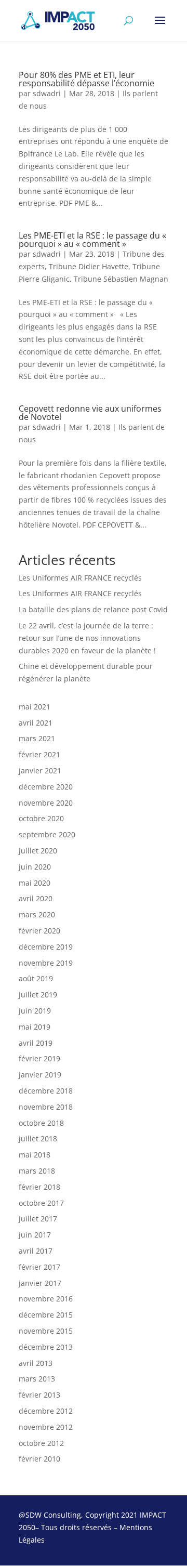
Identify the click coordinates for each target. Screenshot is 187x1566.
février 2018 (39, 1187)
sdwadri (47, 93)
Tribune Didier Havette (88, 266)
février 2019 (39, 1058)
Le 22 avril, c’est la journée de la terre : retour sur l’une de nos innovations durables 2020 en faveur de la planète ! (87, 638)
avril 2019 (35, 1043)
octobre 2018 (41, 1123)
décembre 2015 (46, 1315)
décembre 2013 (46, 1347)
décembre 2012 (46, 1411)
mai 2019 (34, 1027)
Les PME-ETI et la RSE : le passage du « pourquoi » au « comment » (92, 239)
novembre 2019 (46, 963)
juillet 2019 (38, 994)
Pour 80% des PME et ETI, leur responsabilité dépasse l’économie (86, 79)
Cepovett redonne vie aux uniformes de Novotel (90, 413)
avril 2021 (35, 723)
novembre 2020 (46, 803)
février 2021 (39, 754)
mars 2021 (37, 738)
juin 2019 (35, 1011)
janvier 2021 (40, 770)
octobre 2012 (41, 1443)
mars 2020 (37, 914)
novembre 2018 (46, 1107)
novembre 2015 (46, 1331)
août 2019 (36, 978)
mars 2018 (37, 1171)
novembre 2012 (46, 1427)
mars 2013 (37, 1379)
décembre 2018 (46, 1091)
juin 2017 (35, 1235)
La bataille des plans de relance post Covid (93, 609)
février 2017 (39, 1267)
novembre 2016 (46, 1299)
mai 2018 (34, 1155)
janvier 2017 (40, 1283)
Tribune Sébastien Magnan (121, 279)
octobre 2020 (41, 818)
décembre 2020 (46, 787)
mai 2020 (34, 883)
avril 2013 (35, 1363)
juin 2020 (35, 867)
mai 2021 (34, 707)
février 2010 (39, 1459)
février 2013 (39, 1395)
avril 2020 (35, 898)
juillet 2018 (38, 1138)
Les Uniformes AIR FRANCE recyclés (80, 578)
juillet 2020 (38, 851)
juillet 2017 (38, 1218)
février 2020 (39, 931)
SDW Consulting (53, 1515)
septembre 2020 (47, 834)
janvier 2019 (40, 1075)
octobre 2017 (41, 1203)
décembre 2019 (46, 947)
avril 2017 (35, 1251)
